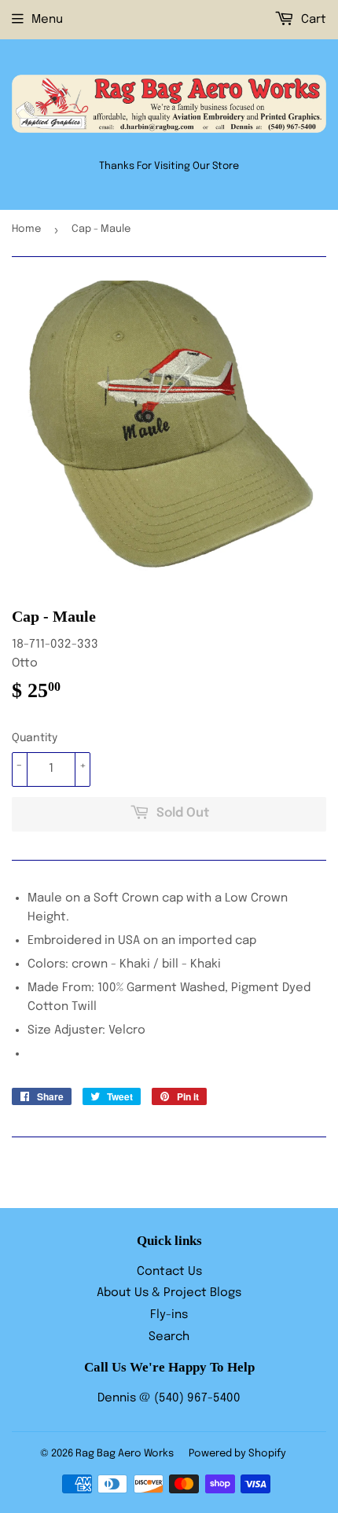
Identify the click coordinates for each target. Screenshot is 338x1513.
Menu (47, 19)
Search (169, 1337)
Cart (312, 19)
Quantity (34, 738)
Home (26, 229)
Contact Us (169, 1271)
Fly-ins (169, 1315)
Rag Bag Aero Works (124, 1454)
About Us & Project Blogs (169, 1293)
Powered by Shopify (237, 1454)
